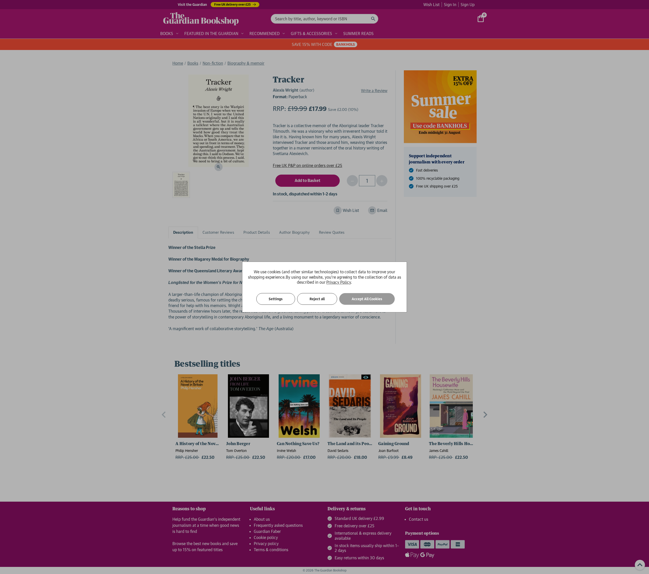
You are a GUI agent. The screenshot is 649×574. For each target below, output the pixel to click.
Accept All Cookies (367, 299)
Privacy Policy (338, 282)
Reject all (317, 299)
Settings (276, 299)
